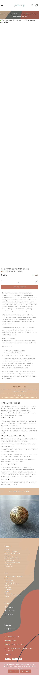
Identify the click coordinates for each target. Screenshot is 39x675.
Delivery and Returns (12, 553)
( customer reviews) (14, 271)
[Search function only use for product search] (32, 5)
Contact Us (9, 566)
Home (2, 14)
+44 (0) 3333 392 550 (12, 637)
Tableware (8, 593)
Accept (13, 671)
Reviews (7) (19, 395)
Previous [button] (4, 141)
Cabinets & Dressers (12, 584)
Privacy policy (19, 668)
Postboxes (8, 589)
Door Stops (9, 580)
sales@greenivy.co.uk (12, 629)
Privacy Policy (10, 561)
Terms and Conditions (12, 562)
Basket (7, 550)
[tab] (19, 387)
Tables (7, 586)
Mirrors (7, 591)
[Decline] (37, 669)
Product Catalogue (11, 551)
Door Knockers (10, 582)
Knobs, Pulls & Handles (15, 14)
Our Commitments (11, 557)
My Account (9, 564)
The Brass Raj (19, 517)
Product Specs (19, 391)
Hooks (7, 578)
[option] (19, 38)
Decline (25, 671)
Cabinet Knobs (31, 14)
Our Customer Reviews (13, 559)
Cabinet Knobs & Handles (14, 576)
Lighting (8, 597)
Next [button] (33, 141)
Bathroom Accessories (13, 595)
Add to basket (19, 287)
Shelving (8, 587)
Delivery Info (19, 387)
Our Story (8, 555)
